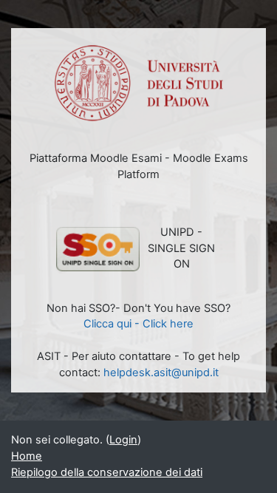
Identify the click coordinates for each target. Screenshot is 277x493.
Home (26, 456)
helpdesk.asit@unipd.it (161, 372)
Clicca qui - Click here (138, 323)
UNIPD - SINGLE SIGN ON (181, 248)
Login (123, 439)
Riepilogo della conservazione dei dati (106, 472)
